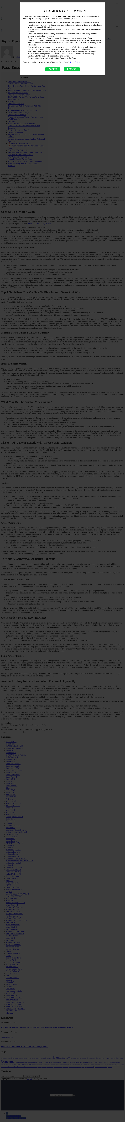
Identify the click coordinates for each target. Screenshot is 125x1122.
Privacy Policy (74, 62)
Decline (71, 69)
